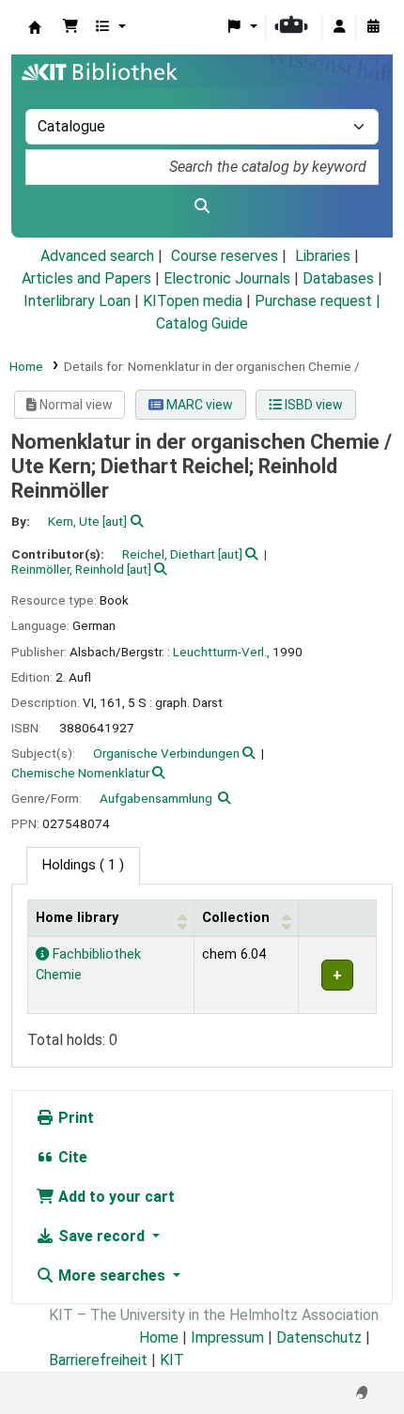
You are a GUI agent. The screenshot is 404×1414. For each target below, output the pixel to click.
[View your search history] (373, 27)
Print (74, 1118)
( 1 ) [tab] (83, 865)
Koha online (34, 27)
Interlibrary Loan (77, 301)
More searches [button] (111, 1275)
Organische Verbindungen (166, 753)
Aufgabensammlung (156, 798)
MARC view (198, 404)
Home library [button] (77, 918)
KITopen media (192, 301)
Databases (338, 278)
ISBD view (312, 404)
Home (26, 366)
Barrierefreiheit (98, 1360)
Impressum (227, 1337)
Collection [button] (236, 918)
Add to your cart (114, 1197)
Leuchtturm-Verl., (221, 651)
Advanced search (97, 256)
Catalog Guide (202, 323)
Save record (101, 1236)
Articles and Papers (86, 278)
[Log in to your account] (339, 27)
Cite (70, 1157)
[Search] (202, 206)
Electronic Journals (226, 278)
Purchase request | (318, 301)
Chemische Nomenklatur (80, 772)
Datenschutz (319, 1337)
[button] (70, 27)
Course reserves (224, 256)
